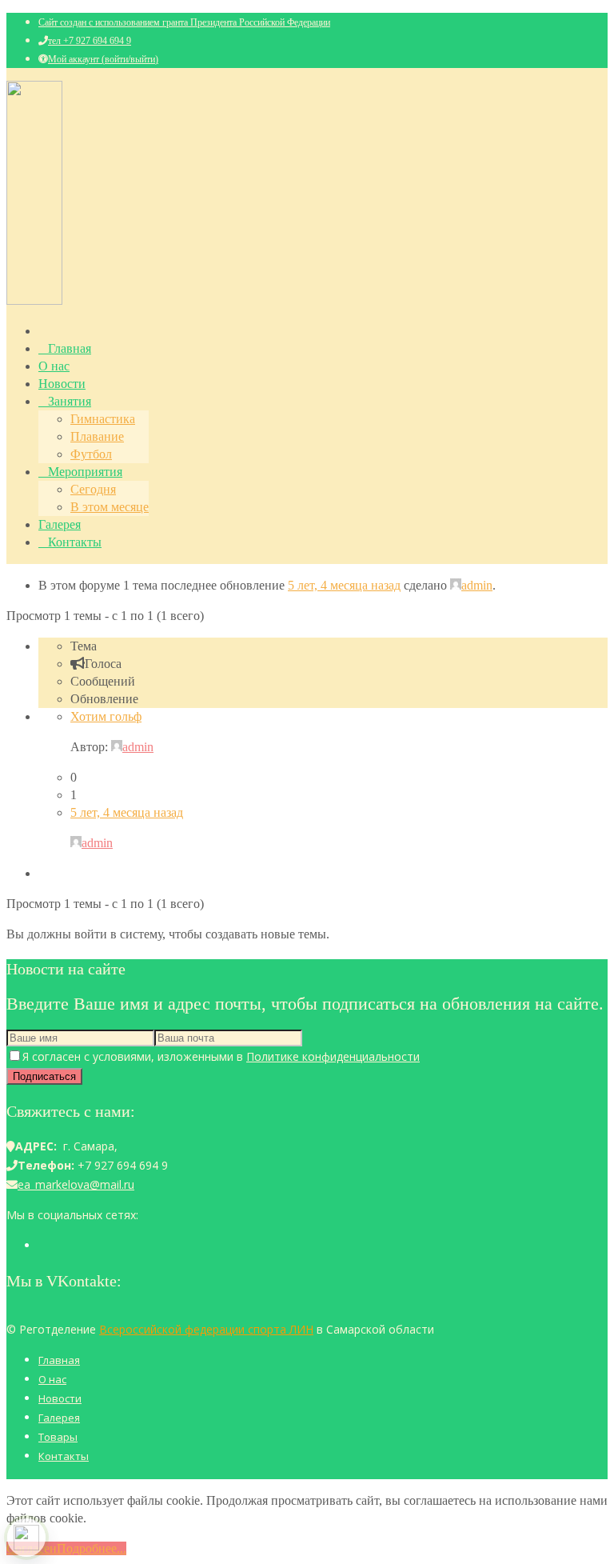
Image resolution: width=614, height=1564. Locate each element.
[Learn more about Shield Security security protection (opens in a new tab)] (26, 1537)
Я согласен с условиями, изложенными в (221, 1056)
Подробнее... (91, 1548)
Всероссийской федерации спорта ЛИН (206, 1329)
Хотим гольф (106, 716)
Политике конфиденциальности (333, 1056)
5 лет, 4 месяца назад (344, 585)
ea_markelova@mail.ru (76, 1184)
